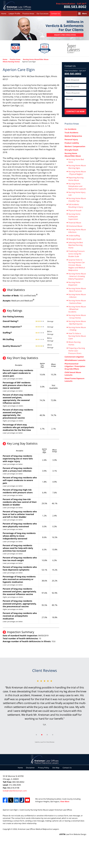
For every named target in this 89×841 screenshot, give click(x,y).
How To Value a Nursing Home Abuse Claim (77, 336)
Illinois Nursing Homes (74, 343)
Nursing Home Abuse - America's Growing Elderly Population (77, 276)
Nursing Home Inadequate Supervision (74, 216)
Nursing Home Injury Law (76, 193)
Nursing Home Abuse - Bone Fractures (77, 289)
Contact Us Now (75, 111)
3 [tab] (47, 734)
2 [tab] (41, 734)
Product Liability (72, 143)
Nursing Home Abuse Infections (77, 230)
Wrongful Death (71, 150)
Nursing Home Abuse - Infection (77, 295)
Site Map (55, 767)
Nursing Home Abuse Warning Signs (77, 166)
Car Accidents (70, 129)
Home (3, 13)
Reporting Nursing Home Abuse (75, 178)
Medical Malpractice (73, 136)
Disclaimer (30, 767)
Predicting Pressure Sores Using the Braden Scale (76, 254)
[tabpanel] (44, 704)
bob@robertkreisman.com (15, 790)
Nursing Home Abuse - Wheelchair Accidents (77, 309)
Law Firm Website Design (72, 834)
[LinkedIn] (16, 800)
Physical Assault (74, 210)
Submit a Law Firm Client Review (44, 742)
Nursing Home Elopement (74, 283)
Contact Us (55, 13)
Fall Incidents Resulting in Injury (75, 205)
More (84, 13)
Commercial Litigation (74, 357)
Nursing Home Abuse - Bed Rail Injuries (77, 322)
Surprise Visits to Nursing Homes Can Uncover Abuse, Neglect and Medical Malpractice (76, 265)
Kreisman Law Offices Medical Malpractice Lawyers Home (17, 5)
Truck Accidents (71, 132)
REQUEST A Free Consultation (65, 35)
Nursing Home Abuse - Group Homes (77, 316)
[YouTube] (27, 800)
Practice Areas (28, 13)
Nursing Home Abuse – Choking (77, 328)
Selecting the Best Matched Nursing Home (75, 245)
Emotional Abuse (75, 226)
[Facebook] (5, 800)
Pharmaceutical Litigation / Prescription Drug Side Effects (75, 366)
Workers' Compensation (75, 146)
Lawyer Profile (14, 13)
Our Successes (43, 13)
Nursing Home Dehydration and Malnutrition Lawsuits (77, 186)
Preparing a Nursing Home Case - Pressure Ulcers (76, 350)
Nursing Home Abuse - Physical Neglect (77, 172)
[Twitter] (10, 800)
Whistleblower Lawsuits (75, 360)
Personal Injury (71, 139)
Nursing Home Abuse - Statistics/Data (77, 301)
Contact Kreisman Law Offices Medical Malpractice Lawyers (71, 5)
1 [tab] (36, 734)
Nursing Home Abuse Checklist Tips (77, 199)
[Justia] (21, 800)
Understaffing (74, 235)
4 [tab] (52, 734)
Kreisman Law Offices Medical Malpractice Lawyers (38, 829)
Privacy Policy (43, 767)
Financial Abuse (74, 222)
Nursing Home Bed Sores (76, 160)
